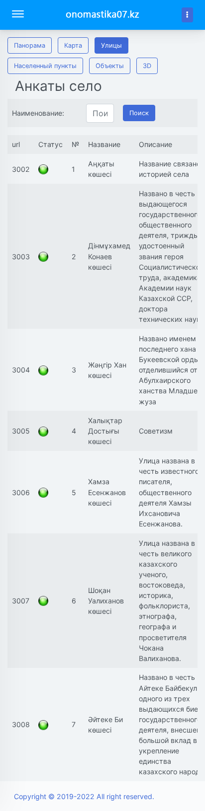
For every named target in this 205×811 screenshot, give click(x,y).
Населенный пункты (45, 66)
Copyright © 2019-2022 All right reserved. (84, 796)
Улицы (111, 45)
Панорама (29, 45)
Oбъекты (110, 66)
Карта (73, 45)
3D (147, 66)
